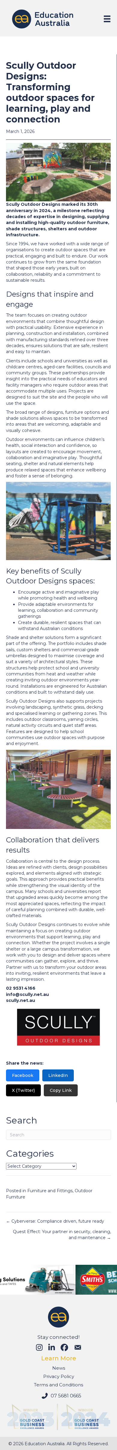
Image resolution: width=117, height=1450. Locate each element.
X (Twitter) (23, 1090)
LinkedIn (58, 1075)
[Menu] (107, 18)
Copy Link (61, 1090)
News (58, 1368)
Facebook (22, 1075)
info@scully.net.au (27, 994)
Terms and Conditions (58, 1385)
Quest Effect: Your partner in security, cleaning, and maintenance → (62, 1234)
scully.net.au (20, 1000)
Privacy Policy (58, 1376)
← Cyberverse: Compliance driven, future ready (55, 1221)
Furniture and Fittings (50, 1190)
